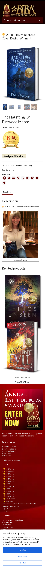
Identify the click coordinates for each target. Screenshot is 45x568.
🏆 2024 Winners (9, 496)
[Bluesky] (37, 178)
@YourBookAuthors (9, 451)
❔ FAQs (6, 509)
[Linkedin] (14, 178)
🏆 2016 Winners (9, 476)
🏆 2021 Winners (9, 489)
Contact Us (7, 525)
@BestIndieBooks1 (9, 449)
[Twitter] (9, 178)
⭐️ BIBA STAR (8, 501)
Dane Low (10, 170)
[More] (4, 183)
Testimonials (8, 527)
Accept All (22, 550)
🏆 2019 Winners (9, 484)
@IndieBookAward (9, 446)
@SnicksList (6, 453)
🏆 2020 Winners (9, 486)
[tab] (7, 192)
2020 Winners (16, 165)
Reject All (22, 563)
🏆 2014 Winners (9, 471)
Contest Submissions (11, 506)
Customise (22, 556)
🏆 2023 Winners (9, 494)
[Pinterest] (18, 178)
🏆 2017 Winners (9, 479)
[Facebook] (4, 178)
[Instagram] (28, 178)
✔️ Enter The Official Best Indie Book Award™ (19, 504)
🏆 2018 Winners (9, 481)
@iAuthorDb (6, 456)
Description (7, 192)
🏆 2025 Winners (9, 499)
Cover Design (28, 165)
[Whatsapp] (23, 178)
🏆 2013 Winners (9, 469)
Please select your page (14, 20)
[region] (22, 548)
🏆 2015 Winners (9, 474)
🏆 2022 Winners (9, 491)
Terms (5, 511)
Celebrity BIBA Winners (11, 460)
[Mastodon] (32, 178)
